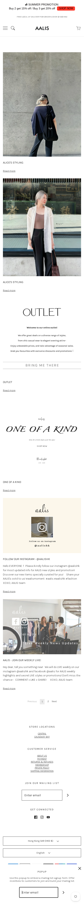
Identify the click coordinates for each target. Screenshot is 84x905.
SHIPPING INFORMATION (42, 771)
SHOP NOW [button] (66, 8)
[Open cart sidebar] (78, 28)
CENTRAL (42, 733)
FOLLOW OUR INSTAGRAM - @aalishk (26, 559)
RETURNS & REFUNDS (42, 761)
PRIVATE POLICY (42, 768)
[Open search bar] (14, 28)
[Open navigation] (5, 28)
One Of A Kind (12, 482)
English (41, 852)
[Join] (67, 795)
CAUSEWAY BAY (42, 736)
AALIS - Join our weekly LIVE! (22, 660)
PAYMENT (42, 759)
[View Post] (42, 104)
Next (54, 701)
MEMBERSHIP (42, 765)
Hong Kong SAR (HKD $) (41, 840)
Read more (9, 170)
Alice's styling (13, 162)
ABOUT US (42, 755)
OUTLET (7, 382)
